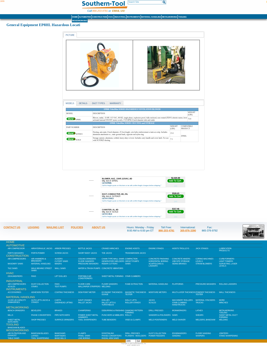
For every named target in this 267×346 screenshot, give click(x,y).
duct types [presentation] (98, 103)
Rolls (128, 315)
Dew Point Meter (86, 292)
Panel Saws (84, 336)
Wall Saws (60, 268)
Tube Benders (109, 320)
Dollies (106, 300)
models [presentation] (70, 103)
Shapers (200, 336)
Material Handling (151, 17)
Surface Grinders (64, 320)
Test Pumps (60, 287)
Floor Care (84, 284)
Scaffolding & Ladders (156, 265)
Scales (11, 287)
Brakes (58, 310)
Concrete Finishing (159, 259)
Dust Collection (40, 284)
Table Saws (13, 338)
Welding (106, 287)
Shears (199, 315)
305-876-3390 (188, 230)
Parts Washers (16, 253)
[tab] (70, 35)
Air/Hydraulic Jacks (41, 248)
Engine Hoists (132, 248)
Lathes (199, 310)
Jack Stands (202, 248)
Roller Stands (133, 303)
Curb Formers (226, 259)
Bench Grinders (16, 310)
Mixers (58, 264)
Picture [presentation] (70, 35)
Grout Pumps (132, 261)
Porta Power (38, 253)
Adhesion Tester (40, 292)
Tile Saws (12, 268)
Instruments (133, 17)
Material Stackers (205, 300)
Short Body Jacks (87, 253)
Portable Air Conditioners (85, 277)
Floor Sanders (86, 261)
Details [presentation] (83, 103)
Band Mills (60, 338)
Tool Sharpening (40, 338)
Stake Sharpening (228, 336)
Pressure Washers (88, 264)
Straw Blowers (204, 264)
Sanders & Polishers (160, 315)
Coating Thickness (64, 292)
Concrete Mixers (181, 259)
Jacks (152, 300)
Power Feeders (157, 336)
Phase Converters (41, 315)
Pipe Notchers (62, 315)
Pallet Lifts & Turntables (109, 304)
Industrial (120, 17)
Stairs (34, 287)
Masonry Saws (15, 264)
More (222, 300)
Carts (58, 300)
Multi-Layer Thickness (183, 292)
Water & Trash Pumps (89, 268)
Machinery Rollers (182, 300)
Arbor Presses (63, 248)
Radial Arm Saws (110, 338)
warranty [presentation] (115, 103)
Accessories (14, 292)
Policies (77, 227)
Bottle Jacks (85, 248)
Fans (33, 276)
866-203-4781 (100, 11)
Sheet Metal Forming (112, 276)
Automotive (85, 17)
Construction (99, 17)
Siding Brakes (179, 264)
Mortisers (60, 336)
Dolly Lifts (131, 300)
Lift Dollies (61, 276)
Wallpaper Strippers (89, 287)
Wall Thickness (227, 292)
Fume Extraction (134, 284)
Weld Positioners (158, 320)
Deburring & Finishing (113, 310)
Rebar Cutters (109, 264)
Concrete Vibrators (112, 268)
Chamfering (84, 310)
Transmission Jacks (135, 253)
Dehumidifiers (15, 276)
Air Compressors (17, 259)
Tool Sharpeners (87, 320)
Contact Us (12, 227)
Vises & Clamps (132, 320)
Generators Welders (113, 261)
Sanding (176, 336)
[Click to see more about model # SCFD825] (71, 134)
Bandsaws (60, 333)
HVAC (110, 17)
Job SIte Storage (181, 261)
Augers (59, 259)
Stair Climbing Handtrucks (179, 304)
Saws (128, 264)
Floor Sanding (203, 333)
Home (75, 17)
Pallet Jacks (84, 303)
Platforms (177, 284)
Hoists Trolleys (180, 248)
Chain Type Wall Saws (113, 259)
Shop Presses (38, 320)
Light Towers (226, 261)
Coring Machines (204, 259)
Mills (10, 315)
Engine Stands (156, 248)
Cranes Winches (110, 248)
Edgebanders (179, 333)
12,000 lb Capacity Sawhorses (17, 301)
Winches (223, 303)
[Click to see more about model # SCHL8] (71, 140)
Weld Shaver (179, 320)
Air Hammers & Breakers (38, 260)
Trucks (199, 303)
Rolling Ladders (228, 284)
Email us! (118, 11)
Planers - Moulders (135, 336)
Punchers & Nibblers (113, 315)
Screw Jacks (61, 253)
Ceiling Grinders (87, 259)
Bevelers (36, 310)
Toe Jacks (107, 253)
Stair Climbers (132, 276)
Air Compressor (16, 248)
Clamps (82, 333)
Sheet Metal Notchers (14, 321)
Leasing (33, 227)
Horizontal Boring (158, 261)
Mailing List (55, 227)
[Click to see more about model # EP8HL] (71, 120)
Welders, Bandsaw (205, 320)
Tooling (182, 17)
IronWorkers (179, 310)
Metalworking (169, 17)
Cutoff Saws (61, 261)
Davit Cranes (85, 300)
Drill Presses (156, 310)
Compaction (131, 259)
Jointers (223, 333)
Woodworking (79, 21)
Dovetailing (108, 333)
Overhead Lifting (64, 303)
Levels (199, 261)
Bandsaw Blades (16, 328)
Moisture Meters (158, 292)
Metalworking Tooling (226, 311)
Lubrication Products (225, 249)
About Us (98, 227)
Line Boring (84, 338)
